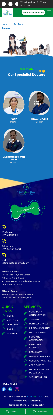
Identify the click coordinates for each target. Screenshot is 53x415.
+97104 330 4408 (11, 249)
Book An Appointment (33, 12)
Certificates (36, 365)
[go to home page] (7, 12)
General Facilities (40, 361)
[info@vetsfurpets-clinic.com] (4, 4)
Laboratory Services (36, 346)
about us (12, 320)
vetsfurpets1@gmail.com (15, 263)
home (10, 316)
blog (10, 329)
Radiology (35, 352)
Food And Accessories (36, 338)
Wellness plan (38, 377)
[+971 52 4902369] (10, 4)
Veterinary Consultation (37, 313)
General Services (39, 356)
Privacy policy (37, 405)
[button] (49, 12)
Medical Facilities (39, 328)
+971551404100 (10, 235)
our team (12, 324)
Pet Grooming (37, 332)
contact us (13, 333)
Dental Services (38, 324)
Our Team (18, 24)
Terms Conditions (17, 405)
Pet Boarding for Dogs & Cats (39, 371)
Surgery (34, 319)
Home (4, 24)
